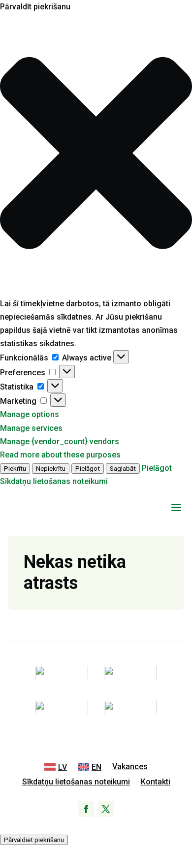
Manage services (31, 428)
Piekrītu (15, 468)
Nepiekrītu (50, 468)
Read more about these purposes (60, 454)
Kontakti (155, 782)
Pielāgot (87, 468)
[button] (96, 154)
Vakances (130, 767)
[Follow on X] (106, 809)
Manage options (29, 414)
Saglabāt (123, 468)
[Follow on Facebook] (86, 809)
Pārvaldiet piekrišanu (34, 840)
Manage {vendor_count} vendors (59, 441)
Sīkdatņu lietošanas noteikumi (54, 481)
